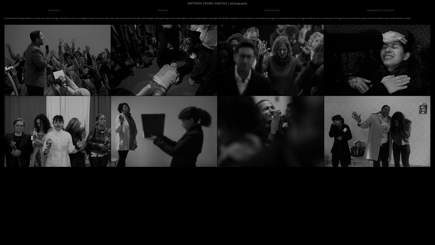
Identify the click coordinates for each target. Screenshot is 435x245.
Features (163, 10)
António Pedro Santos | (217, 3)
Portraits (54, 10)
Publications (272, 10)
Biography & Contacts (380, 10)
